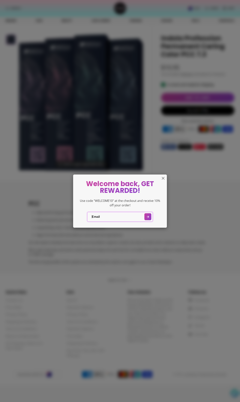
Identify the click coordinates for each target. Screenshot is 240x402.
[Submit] (147, 216)
